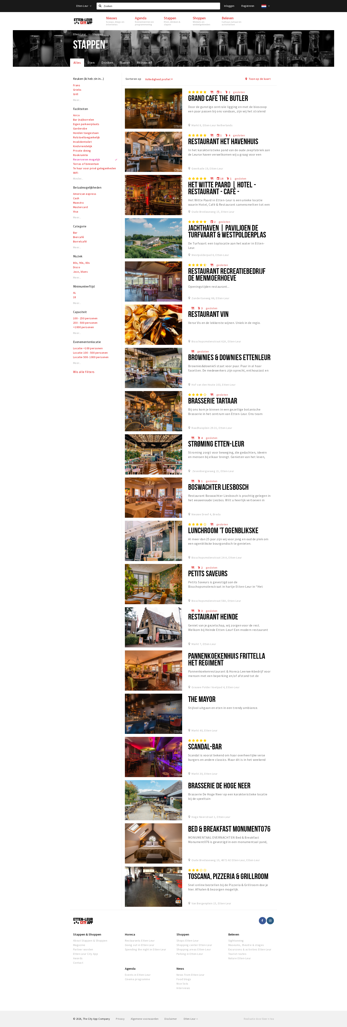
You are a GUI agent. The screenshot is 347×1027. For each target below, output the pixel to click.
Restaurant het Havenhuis (223, 141)
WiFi (75, 173)
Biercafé (78, 237)
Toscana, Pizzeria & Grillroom (228, 876)
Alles (77, 63)
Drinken (107, 63)
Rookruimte (80, 155)
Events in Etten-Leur (138, 975)
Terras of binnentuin (86, 164)
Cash (76, 198)
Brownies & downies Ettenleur (229, 357)
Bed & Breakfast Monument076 (229, 828)
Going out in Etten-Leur (139, 945)
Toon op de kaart (259, 79)
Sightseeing (236, 940)
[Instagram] (270, 920)
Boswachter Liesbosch (218, 487)
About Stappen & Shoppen (90, 940)
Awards (78, 958)
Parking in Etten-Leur (190, 954)
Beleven (233, 934)
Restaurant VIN (208, 314)
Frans (76, 85)
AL (74, 293)
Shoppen (183, 934)
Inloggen (229, 6)
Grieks (77, 89)
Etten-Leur (82, 6)
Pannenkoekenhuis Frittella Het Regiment (226, 659)
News (180, 968)
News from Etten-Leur (191, 975)
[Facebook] (262, 920)
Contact (78, 962)
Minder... (78, 178)
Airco (76, 115)
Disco (76, 267)
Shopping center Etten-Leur (194, 945)
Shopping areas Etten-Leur (194, 949)
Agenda (130, 968)
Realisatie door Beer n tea (259, 1019)
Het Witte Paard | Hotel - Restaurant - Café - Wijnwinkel (222, 191)
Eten (91, 63)
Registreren (247, 6)
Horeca (130, 934)
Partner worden (83, 949)
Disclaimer (170, 1019)
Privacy (120, 1019)
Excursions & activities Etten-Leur (249, 949)
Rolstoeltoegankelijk (86, 137)
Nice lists (182, 983)
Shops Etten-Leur (188, 940)
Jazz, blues (80, 271)
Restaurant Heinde (213, 616)
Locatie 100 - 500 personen (90, 352)
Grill (75, 94)
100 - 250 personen (85, 318)
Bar (75, 232)
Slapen (125, 63)
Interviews (183, 988)
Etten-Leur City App (85, 954)
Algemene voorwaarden (145, 1019)
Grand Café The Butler (218, 98)
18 (74, 297)
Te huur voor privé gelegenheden (94, 168)
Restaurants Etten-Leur (140, 940)
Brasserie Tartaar (212, 400)
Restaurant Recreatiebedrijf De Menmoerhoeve (226, 274)
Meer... (77, 100)
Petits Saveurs (208, 573)
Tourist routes (237, 954)
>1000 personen (83, 327)
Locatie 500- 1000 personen (90, 357)
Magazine (79, 945)
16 (219, 178)
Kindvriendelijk (82, 146)
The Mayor (201, 699)
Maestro (78, 202)
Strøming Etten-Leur (216, 443)
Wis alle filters (84, 372)
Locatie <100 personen (88, 348)
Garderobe (80, 128)
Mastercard (80, 207)
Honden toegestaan (86, 133)
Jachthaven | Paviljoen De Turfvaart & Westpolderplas (227, 231)
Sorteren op (133, 79)
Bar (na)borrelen (83, 119)
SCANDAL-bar (205, 746)
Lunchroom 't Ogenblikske (223, 530)
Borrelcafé (80, 241)
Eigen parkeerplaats (86, 124)
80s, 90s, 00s (81, 263)
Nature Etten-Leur (239, 958)
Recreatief (144, 63)
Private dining (82, 150)
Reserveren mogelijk (86, 159)
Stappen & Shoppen (87, 934)
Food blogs (184, 979)
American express (84, 194)
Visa (75, 211)
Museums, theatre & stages (246, 945)
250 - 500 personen (85, 323)
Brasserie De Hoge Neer (219, 785)
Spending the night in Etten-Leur (145, 949)
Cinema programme (137, 979)
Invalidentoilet (82, 142)
